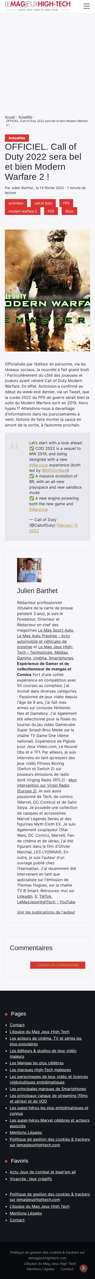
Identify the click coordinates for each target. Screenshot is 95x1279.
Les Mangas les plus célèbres (37, 1062)
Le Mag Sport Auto (55, 630)
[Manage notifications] (83, 1268)
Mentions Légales (26, 1132)
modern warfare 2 (23, 211)
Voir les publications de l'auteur (46, 912)
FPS (66, 203)
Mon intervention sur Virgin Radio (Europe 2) (47, 785)
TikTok (45, 896)
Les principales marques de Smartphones (48, 1088)
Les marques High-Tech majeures (40, 1069)
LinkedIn (24, 896)
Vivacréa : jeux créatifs (31, 1178)
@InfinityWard (54, 470)
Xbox (69, 211)
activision (16, 203)
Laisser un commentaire (57, 965)
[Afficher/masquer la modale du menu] (86, 6)
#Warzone (38, 465)
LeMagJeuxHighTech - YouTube (46, 901)
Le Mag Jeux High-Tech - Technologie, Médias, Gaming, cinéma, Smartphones (45, 652)
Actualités (17, 138)
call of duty (43, 203)
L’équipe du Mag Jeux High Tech (39, 1031)
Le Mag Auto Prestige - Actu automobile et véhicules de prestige (43, 641)
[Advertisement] (47, 47)
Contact (17, 1024)
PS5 (51, 211)
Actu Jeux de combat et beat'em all (43, 1171)
